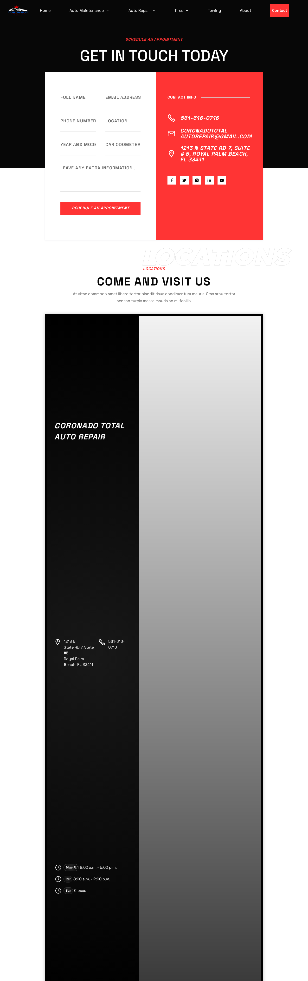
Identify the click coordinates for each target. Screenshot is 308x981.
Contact (279, 10)
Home (45, 10)
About (245, 10)
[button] (89, 10)
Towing (214, 10)
